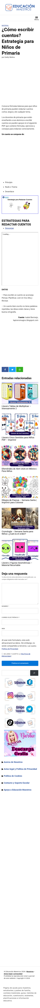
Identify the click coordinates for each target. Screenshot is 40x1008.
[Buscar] (34, 673)
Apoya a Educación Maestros (17, 790)
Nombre (5, 606)
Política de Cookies (13, 776)
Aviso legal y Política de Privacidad (20, 769)
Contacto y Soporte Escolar (17, 783)
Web (3, 628)
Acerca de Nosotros (13, 762)
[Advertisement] (20, 82)
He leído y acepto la (16, 655)
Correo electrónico (11, 617)
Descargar (9, 228)
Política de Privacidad (10, 649)
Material (5, 25)
